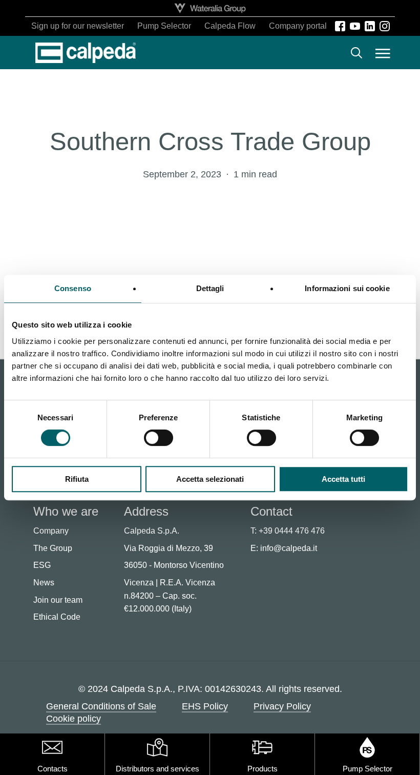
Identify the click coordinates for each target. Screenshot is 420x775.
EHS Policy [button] (205, 706)
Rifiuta (77, 479)
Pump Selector (367, 768)
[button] (382, 52)
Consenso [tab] (72, 288)
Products (262, 768)
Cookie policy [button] (73, 718)
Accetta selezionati (210, 479)
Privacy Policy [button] (282, 706)
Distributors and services (157, 768)
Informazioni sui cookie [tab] (347, 288)
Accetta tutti (343, 479)
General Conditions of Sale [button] (101, 706)
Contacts (52, 768)
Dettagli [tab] (210, 288)
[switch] (158, 438)
